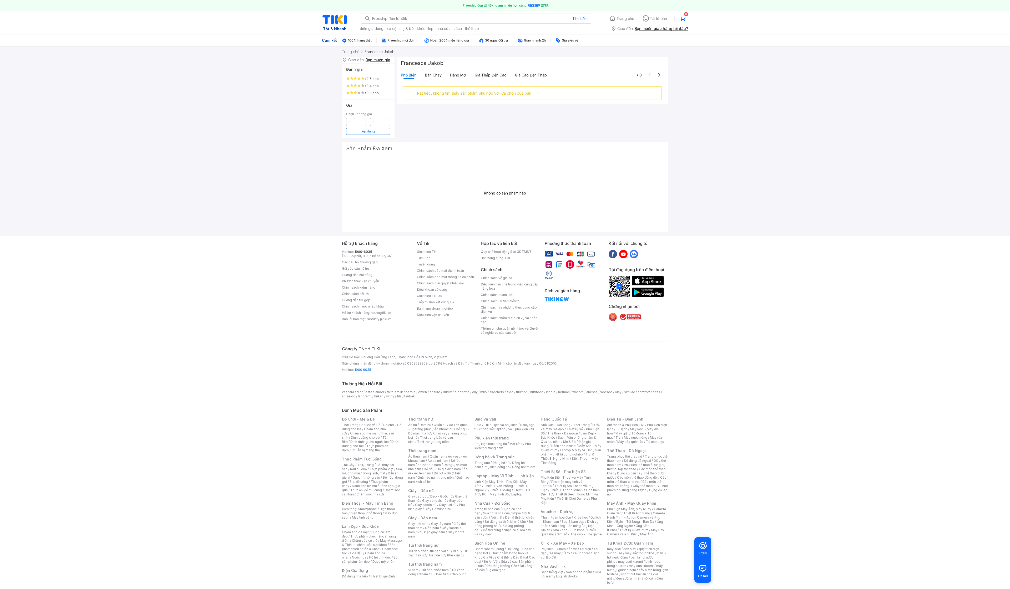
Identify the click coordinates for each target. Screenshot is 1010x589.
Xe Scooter (581, 553)
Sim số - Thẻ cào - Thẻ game (579, 534)
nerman (564, 392)
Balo (477, 425)
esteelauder (374, 392)
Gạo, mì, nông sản (366, 477)
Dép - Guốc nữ (441, 496)
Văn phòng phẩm (579, 572)
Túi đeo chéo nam (435, 570)
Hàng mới (458, 75)
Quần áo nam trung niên (435, 477)
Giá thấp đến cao (491, 75)
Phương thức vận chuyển (360, 281)
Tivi (618, 437)
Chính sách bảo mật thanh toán (440, 271)
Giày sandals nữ (434, 501)
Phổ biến (409, 75)
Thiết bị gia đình (383, 576)
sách (458, 28)
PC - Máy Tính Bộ (495, 494)
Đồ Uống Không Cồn (501, 566)
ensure (435, 392)
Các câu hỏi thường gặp (360, 262)
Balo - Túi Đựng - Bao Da (635, 522)
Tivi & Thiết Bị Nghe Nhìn (567, 456)
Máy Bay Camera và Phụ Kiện (635, 532)
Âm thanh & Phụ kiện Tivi (625, 425)
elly (475, 392)
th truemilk (395, 392)
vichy (390, 396)
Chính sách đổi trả (355, 294)
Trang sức (482, 463)
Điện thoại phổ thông (366, 513)
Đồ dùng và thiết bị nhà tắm (505, 522)
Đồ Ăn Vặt (491, 562)
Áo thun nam (417, 456)
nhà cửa (444, 28)
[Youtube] (623, 254)
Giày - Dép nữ (421, 490)
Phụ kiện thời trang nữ (490, 444)
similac (629, 392)
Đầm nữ (425, 425)
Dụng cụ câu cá (628, 473)
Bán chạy (433, 75)
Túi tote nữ (436, 555)
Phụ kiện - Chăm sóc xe (559, 549)
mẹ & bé (407, 28)
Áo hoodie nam (429, 465)
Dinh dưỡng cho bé (365, 437)
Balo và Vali (485, 419)
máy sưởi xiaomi (641, 566)
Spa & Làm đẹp (573, 522)
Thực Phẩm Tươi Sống (362, 459)
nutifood (536, 392)
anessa (592, 392)
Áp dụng (368, 131)
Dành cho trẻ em (364, 486)
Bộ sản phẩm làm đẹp (369, 559)
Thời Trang (581, 425)
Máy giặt (622, 433)
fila (399, 396)
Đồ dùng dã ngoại (637, 461)
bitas (656, 392)
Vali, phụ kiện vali (521, 429)
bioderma (461, 392)
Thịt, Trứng (365, 465)
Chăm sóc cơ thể (364, 540)
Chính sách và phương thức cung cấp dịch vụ (509, 309)
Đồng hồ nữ (500, 463)
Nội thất (496, 517)
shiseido (348, 396)
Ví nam (413, 570)
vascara (348, 392)
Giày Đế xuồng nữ (438, 509)
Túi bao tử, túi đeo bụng (449, 574)
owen (422, 392)
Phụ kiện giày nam (431, 532)
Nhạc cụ (510, 530)
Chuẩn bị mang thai (366, 450)
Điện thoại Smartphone (359, 509)
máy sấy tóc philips (640, 553)
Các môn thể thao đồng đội (637, 477)
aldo (510, 392)
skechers (496, 392)
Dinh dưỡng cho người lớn (369, 442)
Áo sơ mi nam (438, 461)
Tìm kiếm (580, 18)
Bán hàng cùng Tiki (495, 258)
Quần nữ (440, 425)
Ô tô (566, 553)
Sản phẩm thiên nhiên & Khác (368, 547)
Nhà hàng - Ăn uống (566, 526)
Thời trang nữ (420, 419)
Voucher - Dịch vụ (557, 511)
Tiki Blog (424, 258)
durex (447, 392)
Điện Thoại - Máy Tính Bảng (367, 503)
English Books (567, 576)
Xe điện (585, 549)
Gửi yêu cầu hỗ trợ (355, 268)
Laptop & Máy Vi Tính (576, 450)
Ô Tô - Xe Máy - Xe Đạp (562, 543)
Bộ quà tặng (496, 570)
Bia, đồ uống (359, 482)
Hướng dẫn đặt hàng (357, 275)
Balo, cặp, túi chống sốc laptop (504, 427)
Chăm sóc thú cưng (489, 549)
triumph (522, 392)
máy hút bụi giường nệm (635, 568)
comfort (644, 392)
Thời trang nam (422, 450)
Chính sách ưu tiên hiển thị (500, 301)
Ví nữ (456, 551)
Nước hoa (359, 557)
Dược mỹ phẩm (383, 562)
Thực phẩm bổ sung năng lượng (637, 488)
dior (360, 392)
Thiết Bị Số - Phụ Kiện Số (563, 471)
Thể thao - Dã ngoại (562, 433)
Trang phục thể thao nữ (624, 456)
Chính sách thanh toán (497, 295)
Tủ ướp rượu (655, 442)
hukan (378, 396)
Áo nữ (412, 425)
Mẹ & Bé (569, 442)
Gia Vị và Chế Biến (497, 557)
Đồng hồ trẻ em (523, 467)
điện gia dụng (371, 28)
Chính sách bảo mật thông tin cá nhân (445, 277)
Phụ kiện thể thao (637, 465)
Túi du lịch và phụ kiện (501, 425)
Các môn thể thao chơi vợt (636, 479)
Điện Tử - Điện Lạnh (625, 419)
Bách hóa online (563, 446)
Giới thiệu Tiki (427, 252)
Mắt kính (515, 444)
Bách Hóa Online (489, 543)
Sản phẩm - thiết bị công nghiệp (571, 452)
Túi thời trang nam (425, 564)
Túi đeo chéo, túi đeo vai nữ (429, 551)
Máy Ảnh (646, 534)
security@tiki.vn (379, 319)
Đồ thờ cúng (492, 530)
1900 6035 (363, 370)
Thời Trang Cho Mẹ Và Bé (361, 425)
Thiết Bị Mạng (500, 490)
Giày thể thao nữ (645, 486)
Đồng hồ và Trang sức (494, 457)
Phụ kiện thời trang (491, 438)
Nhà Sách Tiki (554, 566)
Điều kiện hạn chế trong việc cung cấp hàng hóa (509, 286)
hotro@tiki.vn (381, 313)
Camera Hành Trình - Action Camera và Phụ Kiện (636, 517)
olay (618, 392)
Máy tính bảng (362, 517)
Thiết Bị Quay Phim (633, 530)
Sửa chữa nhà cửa (496, 513)
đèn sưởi (629, 549)
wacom (578, 392)
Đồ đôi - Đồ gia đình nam (442, 469)
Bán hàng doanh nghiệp (435, 308)
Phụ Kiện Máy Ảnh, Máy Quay (629, 509)
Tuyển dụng (426, 264)
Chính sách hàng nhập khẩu (363, 306)
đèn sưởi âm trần (628, 578)
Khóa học (581, 517)
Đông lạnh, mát (373, 473)
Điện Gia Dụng (355, 570)
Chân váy (440, 433)
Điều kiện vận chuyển (433, 315)
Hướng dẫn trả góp (356, 300)
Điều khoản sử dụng (432, 289)
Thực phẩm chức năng (367, 536)
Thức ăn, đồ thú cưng (366, 490)
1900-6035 (363, 252)
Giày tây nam (441, 524)
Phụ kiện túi (455, 555)
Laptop (516, 494)
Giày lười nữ (447, 505)
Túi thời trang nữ (423, 545)
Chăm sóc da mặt (355, 532)
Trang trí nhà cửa (487, 509)
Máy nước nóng (635, 437)
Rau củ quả (358, 469)
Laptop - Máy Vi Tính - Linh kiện (504, 476)
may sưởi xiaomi (630, 562)
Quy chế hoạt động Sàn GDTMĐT (506, 252)
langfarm (365, 396)
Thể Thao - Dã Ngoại (626, 450)
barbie (411, 392)
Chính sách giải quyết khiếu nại (440, 283)
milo (483, 392)
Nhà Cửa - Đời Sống (492, 503)
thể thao (472, 28)
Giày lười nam (418, 524)
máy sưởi (614, 549)
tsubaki (410, 396)
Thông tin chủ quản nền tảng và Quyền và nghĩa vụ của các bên (510, 330)
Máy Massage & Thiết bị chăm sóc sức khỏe (372, 543)
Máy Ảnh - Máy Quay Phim (631, 503)
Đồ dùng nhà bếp (355, 576)
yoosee (606, 392)
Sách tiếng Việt (552, 572)
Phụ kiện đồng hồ (496, 467)
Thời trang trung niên (433, 442)
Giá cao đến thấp (531, 75)
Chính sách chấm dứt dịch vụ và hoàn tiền (509, 320)
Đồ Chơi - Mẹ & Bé (358, 419)
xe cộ (391, 28)
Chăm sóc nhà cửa (370, 494)
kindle (551, 392)
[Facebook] (613, 254)
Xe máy (555, 553)
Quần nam (437, 456)
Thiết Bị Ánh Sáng (636, 513)
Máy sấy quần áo (630, 442)
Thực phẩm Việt (381, 469)
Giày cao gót (418, 496)
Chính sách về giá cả (496, 278)
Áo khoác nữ (443, 429)
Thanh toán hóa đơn (556, 517)
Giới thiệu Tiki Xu (429, 296)
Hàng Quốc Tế (554, 419)
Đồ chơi (389, 425)
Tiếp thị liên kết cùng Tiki (436, 302)
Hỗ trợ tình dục (380, 557)
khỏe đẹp (425, 28)
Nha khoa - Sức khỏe (569, 530)
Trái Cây (348, 465)
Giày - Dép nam (422, 518)
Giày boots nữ (425, 505)
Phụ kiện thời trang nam (502, 446)
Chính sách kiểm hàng (358, 287)
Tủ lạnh (621, 429)
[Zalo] (634, 254)
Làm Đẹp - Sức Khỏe (360, 526)
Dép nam (432, 528)
